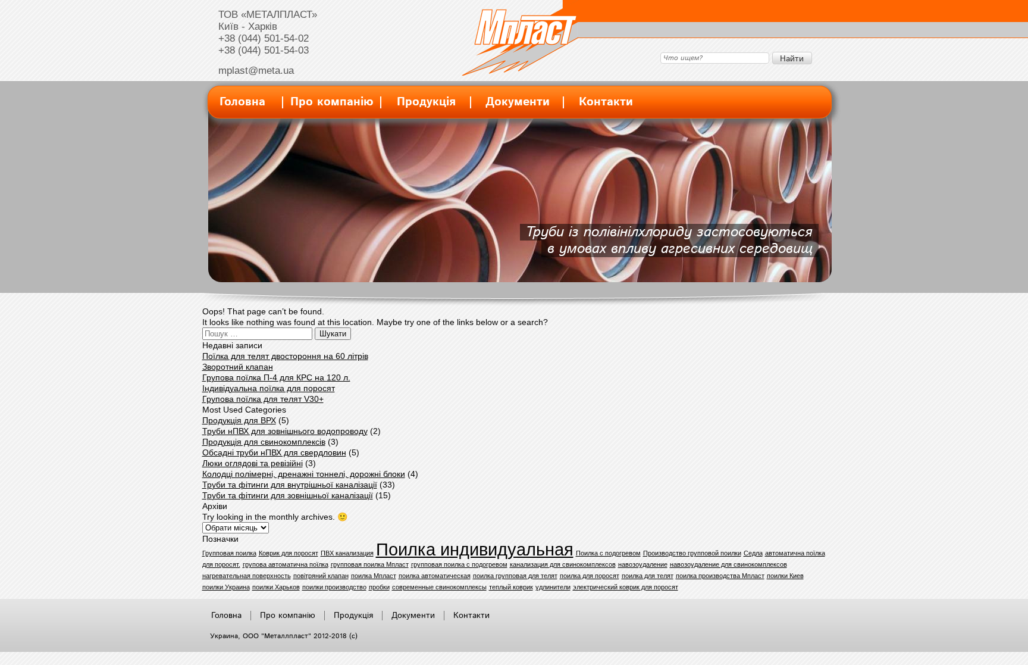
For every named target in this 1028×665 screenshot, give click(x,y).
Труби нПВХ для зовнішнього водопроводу (285, 431)
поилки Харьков (276, 587)
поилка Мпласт (373, 575)
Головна (242, 102)
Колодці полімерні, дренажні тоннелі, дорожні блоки (303, 474)
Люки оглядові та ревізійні (252, 463)
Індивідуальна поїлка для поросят (268, 388)
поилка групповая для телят (515, 575)
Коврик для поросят (288, 553)
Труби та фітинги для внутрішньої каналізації (289, 484)
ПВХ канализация (347, 553)
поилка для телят (647, 575)
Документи (517, 102)
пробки (379, 587)
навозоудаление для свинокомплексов (728, 564)
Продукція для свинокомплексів (263, 442)
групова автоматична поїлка (285, 564)
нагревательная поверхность (246, 575)
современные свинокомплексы (439, 587)
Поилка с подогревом (608, 553)
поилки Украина (226, 587)
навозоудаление (642, 564)
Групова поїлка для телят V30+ (263, 399)
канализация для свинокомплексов (563, 564)
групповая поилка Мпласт (370, 564)
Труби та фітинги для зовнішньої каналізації (287, 495)
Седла (753, 553)
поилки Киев (785, 575)
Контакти (606, 102)
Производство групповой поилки (692, 553)
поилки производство (334, 587)
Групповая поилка (229, 553)
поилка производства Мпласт (720, 575)
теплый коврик (511, 587)
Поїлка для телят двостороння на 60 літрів (285, 356)
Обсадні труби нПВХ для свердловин (274, 452)
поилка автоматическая (435, 575)
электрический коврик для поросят (625, 587)
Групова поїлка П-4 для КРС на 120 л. (276, 377)
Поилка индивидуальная (474, 549)
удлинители (553, 587)
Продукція (426, 102)
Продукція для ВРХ (239, 420)
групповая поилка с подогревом (459, 564)
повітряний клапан (321, 575)
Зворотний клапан (237, 366)
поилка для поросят (589, 575)
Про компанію (332, 102)
